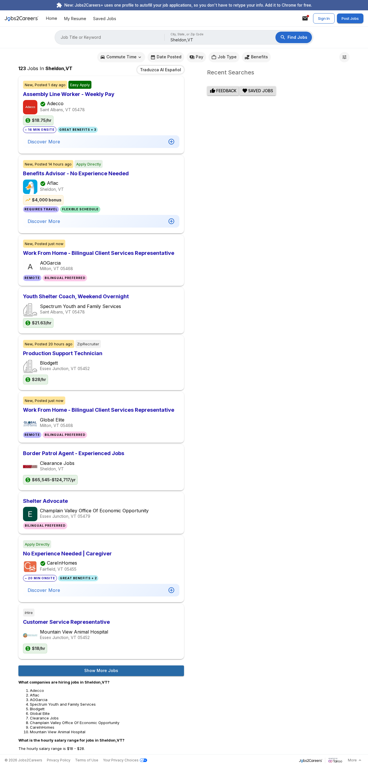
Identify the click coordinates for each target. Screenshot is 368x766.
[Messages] (305, 18)
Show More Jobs (101, 670)
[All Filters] (344, 57)
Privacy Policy (58, 760)
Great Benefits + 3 (77, 130)
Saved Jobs (104, 18)
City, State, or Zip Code (187, 34)
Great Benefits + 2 (78, 578)
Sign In (324, 18)
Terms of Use (86, 760)
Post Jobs (350, 18)
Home (51, 18)
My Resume (75, 18)
